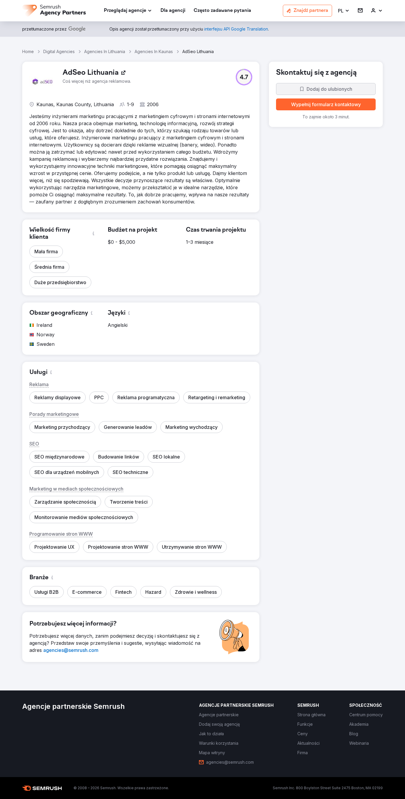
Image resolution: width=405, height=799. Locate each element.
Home (28, 51)
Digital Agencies (59, 51)
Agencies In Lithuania (104, 51)
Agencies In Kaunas (154, 51)
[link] (172, 11)
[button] (344, 11)
